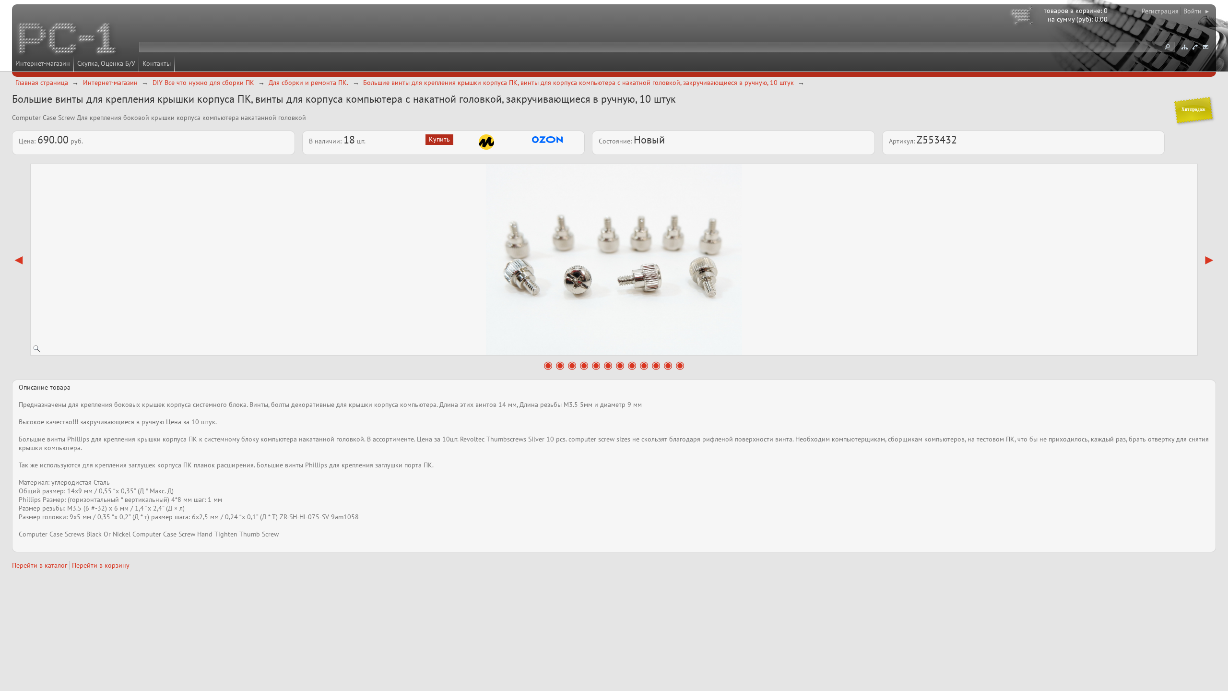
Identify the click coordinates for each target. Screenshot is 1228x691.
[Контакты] (1195, 47)
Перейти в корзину (101, 565)
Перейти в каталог (39, 565)
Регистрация (1160, 11)
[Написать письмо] (1205, 47)
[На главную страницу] (68, 40)
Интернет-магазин (42, 63)
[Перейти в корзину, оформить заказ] (1023, 16)
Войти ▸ (1196, 11)
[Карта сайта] (1184, 47)
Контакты (156, 63)
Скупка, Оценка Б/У (106, 63)
